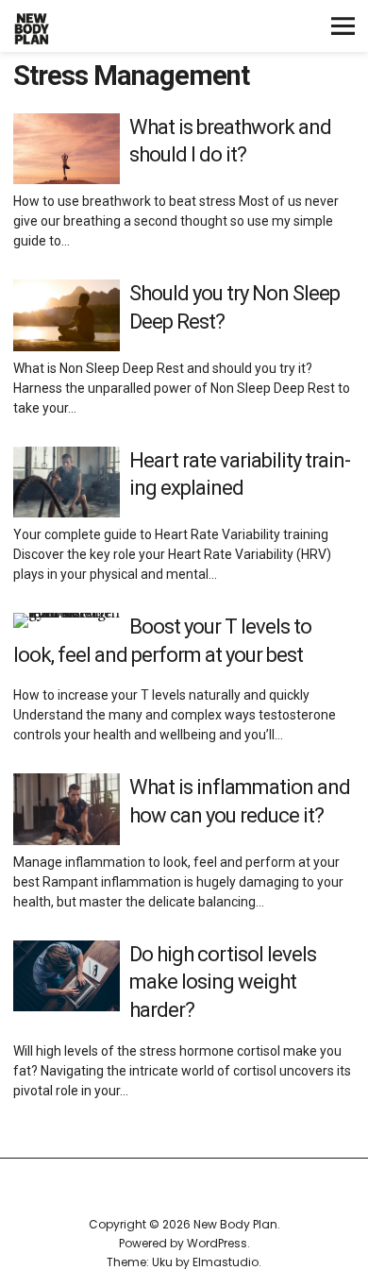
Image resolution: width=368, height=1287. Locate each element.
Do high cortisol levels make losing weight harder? (222, 982)
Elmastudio (225, 1262)
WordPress (217, 1243)
